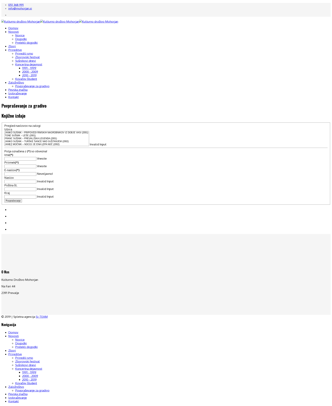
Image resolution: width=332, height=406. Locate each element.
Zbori (12, 46)
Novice (20, 35)
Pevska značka (17, 90)
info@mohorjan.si (20, 8)
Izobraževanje (17, 93)
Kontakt (13, 97)
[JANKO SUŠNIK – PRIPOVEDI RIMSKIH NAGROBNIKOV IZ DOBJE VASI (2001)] (46, 132)
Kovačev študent (26, 79)
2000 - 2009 (30, 71)
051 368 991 (16, 5)
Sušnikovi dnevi (25, 61)
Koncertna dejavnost (28, 64)
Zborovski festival (27, 57)
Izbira (8, 129)
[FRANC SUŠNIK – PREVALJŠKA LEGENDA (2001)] (46, 138)
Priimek (11, 162)
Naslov (9, 177)
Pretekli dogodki (26, 42)
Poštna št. (10, 185)
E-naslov (12, 170)
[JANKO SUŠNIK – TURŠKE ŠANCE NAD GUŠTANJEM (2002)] (46, 141)
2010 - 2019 (29, 75)
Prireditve (15, 50)
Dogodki (21, 39)
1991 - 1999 (29, 68)
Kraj (7, 193)
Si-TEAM (42, 316)
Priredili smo (24, 53)
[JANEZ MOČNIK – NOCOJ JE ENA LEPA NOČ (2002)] (46, 144)
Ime (8, 155)
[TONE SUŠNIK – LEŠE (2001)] (46, 135)
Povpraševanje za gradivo (32, 86)
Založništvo (16, 82)
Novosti (13, 32)
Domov (13, 28)
